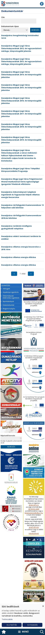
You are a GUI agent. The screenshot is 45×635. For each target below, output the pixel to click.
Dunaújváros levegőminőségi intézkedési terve (20, 36)
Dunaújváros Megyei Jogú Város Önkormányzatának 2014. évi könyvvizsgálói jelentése (21, 74)
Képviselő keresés (8, 436)
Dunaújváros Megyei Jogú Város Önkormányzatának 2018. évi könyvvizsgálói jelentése (21, 127)
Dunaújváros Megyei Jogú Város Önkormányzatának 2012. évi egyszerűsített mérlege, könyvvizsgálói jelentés (21, 48)
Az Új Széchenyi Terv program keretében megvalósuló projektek (33, 399)
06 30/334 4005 (33, 509)
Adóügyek (6, 289)
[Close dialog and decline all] (43, 605)
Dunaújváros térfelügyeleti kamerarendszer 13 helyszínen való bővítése (22, 206)
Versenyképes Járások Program (34, 333)
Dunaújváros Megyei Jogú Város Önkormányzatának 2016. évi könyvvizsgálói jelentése (21, 101)
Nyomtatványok (8, 301)
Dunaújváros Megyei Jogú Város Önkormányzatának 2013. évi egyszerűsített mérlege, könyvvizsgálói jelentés (21, 61)
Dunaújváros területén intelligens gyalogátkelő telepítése (16, 227)
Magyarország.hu (9, 309)
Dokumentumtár (8, 305)
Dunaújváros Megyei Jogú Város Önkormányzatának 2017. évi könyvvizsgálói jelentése (21, 114)
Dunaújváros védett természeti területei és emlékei (21, 237)
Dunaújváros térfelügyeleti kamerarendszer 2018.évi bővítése (21, 216)
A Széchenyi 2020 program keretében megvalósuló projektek (33, 358)
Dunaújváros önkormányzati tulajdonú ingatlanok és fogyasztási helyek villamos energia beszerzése (20, 194)
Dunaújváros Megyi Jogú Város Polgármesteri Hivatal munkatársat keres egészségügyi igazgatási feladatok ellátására (21, 181)
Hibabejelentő (34, 534)
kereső (42, 632)
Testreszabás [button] (7, 619)
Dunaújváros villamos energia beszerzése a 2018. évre (20, 248)
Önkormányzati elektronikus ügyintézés (11, 297)
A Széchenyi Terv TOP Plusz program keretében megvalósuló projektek (33, 319)
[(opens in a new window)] (42, 4)
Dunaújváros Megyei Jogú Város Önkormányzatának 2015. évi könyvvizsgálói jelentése (21, 87)
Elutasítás (12, 625)
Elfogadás (32, 625)
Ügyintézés (5, 286)
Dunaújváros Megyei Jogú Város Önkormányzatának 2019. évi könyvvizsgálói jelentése (21, 140)
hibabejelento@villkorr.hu (34, 513)
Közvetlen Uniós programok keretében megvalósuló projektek (34, 304)
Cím (3, 17)
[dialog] (22, 616)
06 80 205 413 (34, 505)
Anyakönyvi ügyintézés (11, 292)
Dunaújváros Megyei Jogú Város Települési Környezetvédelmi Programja (20, 169)
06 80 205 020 (34, 527)
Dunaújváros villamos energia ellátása (18, 257)
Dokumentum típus (10, 26)
